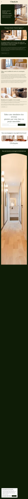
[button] (5, 53)
